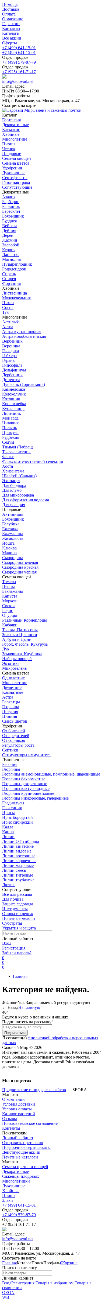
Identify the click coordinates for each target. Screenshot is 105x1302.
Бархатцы (11, 702)
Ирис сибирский (17, 822)
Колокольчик (14, 394)
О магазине (12, 19)
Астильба (11, 322)
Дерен (7, 235)
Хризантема (13, 471)
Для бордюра (14, 485)
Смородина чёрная (19, 572)
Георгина (10, 706)
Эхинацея (11, 480)
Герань (8, 360)
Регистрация (13, 948)
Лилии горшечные (19, 860)
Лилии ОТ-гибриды (20, 841)
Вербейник (12, 341)
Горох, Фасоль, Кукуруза (25, 644)
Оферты (9, 43)
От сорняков (13, 740)
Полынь (9, 427)
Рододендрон (14, 269)
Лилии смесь (14, 870)
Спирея (9, 278)
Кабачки (10, 625)
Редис (7, 610)
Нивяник (10, 423)
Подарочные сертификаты (26, 1147)
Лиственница (14, 293)
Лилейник (11, 413)
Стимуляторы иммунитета (26, 755)
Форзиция (11, 283)
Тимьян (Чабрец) (17, 447)
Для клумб (12, 490)
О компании (13, 1099)
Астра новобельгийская (24, 336)
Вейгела (9, 225)
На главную (29, 1007)
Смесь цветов (14, 721)
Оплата (9, 14)
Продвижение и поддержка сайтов (34, 1089)
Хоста (7, 466)
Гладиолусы (13, 803)
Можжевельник (16, 298)
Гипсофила (12, 365)
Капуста (9, 596)
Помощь (10, 4)
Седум (8, 442)
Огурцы (9, 615)
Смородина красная (20, 567)
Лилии (8, 836)
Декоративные (15, 1171)
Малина (9, 553)
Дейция (9, 230)
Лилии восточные (18, 856)
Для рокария (13, 504)
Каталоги (10, 33)
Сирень (9, 274)
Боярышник (13, 216)
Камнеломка (13, 389)
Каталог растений (18, 1113)
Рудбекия (10, 437)
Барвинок (11, 206)
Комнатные (12, 692)
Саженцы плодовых (20, 1176)
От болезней (13, 730)
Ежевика (10, 528)
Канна (8, 832)
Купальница (13, 408)
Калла (7, 827)
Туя (5, 312)
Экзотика (10, 663)
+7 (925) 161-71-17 (19, 71)
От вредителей (15, 735)
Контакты (11, 28)
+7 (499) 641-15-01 (19, 47)
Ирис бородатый (17, 817)
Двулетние (12, 687)
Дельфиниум (14, 370)
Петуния (10, 711)
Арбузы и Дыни (17, 639)
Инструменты (15, 908)
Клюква (9, 548)
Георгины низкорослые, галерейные (35, 798)
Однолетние (13, 678)
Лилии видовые (17, 851)
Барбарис (10, 201)
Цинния (9, 716)
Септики (10, 750)
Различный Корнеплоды (24, 620)
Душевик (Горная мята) (23, 384)
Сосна (7, 307)
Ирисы (8, 812)
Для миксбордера (18, 495)
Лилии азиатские (18, 846)
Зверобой (10, 245)
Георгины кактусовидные (26, 788)
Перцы (8, 586)
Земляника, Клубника (22, 654)
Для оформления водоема (25, 500)
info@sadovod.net (17, 81)
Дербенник (12, 375)
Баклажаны (12, 591)
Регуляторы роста (18, 745)
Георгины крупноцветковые (28, 793)
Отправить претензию (22, 1142)
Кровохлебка (14, 403)
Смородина (12, 557)
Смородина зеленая (20, 562)
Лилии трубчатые (18, 880)
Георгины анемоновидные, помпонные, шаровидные (51, 774)
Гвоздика (10, 350)
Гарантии (11, 23)
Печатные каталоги (20, 1157)
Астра (7, 326)
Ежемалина (12, 533)
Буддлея (9, 221)
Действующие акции (21, 1152)
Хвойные (10, 1190)
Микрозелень (14, 668)
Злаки (7, 1200)
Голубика (10, 524)
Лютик (8, 884)
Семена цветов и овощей (25, 1166)
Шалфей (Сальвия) (19, 476)
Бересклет (11, 211)
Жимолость (12, 538)
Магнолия (11, 259)
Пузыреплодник (17, 264)
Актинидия (12, 514)
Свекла (8, 605)
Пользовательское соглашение (30, 1123)
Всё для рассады (17, 894)
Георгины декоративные (24, 783)
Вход (6, 943)
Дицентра (11, 379)
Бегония (9, 764)
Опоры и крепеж (17, 913)
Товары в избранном (54, 1283)
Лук (5, 649)
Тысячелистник (16, 451)
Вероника (11, 346)
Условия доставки (18, 1104)
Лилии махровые (18, 865)
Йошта (8, 543)
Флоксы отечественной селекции (32, 461)
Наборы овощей (17, 658)
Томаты (9, 581)
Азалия (8, 197)
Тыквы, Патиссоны (20, 629)
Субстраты (12, 923)
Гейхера (9, 355)
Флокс (8, 456)
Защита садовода (17, 904)
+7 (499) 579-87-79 (19, 62)
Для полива (12, 899)
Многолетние (14, 682)
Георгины (11, 769)
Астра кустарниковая (21, 331)
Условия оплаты (17, 1109)
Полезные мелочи (18, 918)
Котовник (11, 399)
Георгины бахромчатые (23, 779)
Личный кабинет (17, 1138)
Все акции (11, 38)
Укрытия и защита (19, 928)
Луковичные (13, 1186)
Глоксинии (12, 807)
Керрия (8, 249)
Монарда (10, 418)
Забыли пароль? (17, 953)
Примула (10, 432)
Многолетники (16, 1181)
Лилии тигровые (17, 875)
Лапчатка (10, 254)
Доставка (10, 9)
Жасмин (9, 240)
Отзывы (9, 1118)
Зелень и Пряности (19, 634)
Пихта (8, 302)
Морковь (10, 601)
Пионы (8, 1195)
